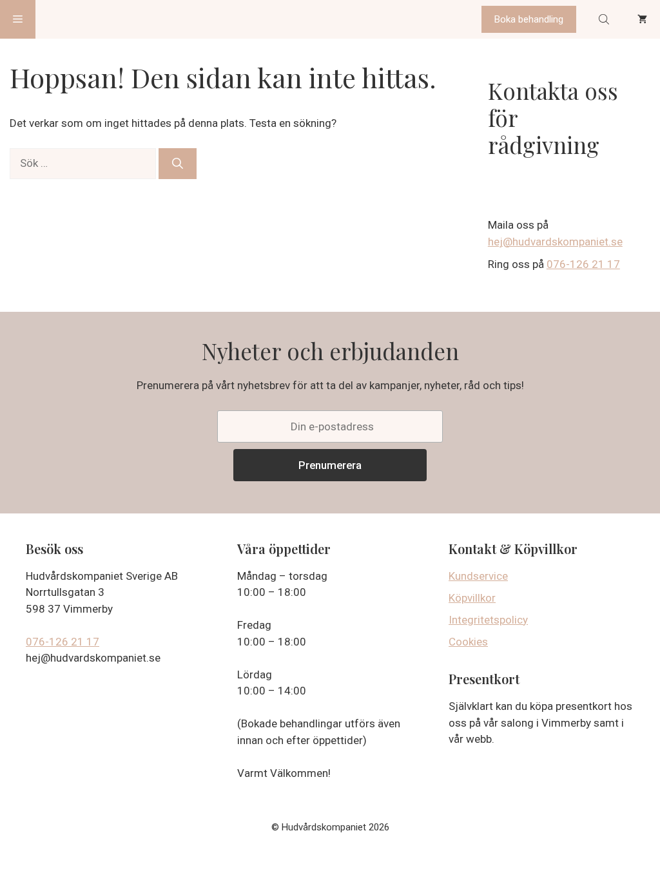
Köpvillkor (472, 597)
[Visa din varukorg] (642, 19)
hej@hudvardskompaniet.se (555, 241)
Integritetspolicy (488, 619)
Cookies (468, 641)
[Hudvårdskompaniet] (84, 19)
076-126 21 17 (583, 264)
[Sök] (178, 163)
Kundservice (478, 575)
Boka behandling (528, 19)
